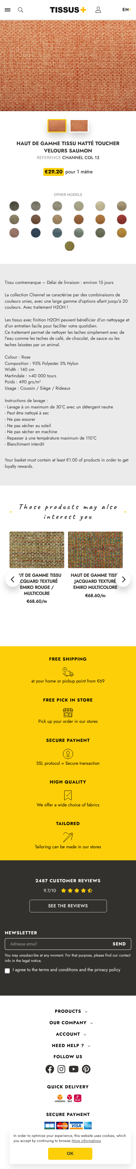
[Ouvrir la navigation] (7, 9)
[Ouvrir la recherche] (20, 10)
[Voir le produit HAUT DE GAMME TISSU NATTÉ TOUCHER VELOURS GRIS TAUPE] (122, 206)
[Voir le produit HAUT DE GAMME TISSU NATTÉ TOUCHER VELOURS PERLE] (57, 206)
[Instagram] (61, 1070)
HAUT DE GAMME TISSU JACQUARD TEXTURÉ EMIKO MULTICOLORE (95, 582)
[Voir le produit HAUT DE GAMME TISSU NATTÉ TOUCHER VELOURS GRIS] (36, 206)
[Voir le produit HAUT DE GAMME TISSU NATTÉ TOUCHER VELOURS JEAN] (57, 233)
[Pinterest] (86, 1070)
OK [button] (70, 1153)
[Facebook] (50, 1070)
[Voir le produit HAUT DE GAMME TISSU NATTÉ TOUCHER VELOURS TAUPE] (14, 219)
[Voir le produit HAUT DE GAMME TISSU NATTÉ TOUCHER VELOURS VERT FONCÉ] (100, 233)
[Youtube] (74, 1070)
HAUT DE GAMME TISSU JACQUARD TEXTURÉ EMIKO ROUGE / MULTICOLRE (36, 585)
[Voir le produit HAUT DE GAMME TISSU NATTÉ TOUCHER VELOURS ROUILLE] (79, 219)
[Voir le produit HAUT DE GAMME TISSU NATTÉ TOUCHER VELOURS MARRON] (36, 219)
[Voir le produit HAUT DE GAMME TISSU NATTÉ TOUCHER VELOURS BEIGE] (100, 206)
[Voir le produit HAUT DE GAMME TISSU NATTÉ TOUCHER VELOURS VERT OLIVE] (70, 246)
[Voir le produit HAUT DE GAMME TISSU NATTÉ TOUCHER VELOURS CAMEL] (100, 219)
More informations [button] (86, 1141)
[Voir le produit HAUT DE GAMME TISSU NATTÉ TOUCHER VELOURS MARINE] (36, 233)
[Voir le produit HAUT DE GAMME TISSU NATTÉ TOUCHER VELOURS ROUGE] (122, 219)
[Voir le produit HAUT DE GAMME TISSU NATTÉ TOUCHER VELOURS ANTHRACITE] (14, 206)
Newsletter (21, 933)
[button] (13, 579)
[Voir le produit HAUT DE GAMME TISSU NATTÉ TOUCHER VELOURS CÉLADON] (79, 233)
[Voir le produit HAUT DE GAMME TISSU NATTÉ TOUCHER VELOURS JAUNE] (122, 233)
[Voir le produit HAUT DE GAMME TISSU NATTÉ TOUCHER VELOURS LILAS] (14, 233)
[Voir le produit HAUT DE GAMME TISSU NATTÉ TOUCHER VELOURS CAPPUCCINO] (57, 219)
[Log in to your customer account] (99, 10)
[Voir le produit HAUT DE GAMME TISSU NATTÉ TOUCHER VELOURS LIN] (79, 206)
